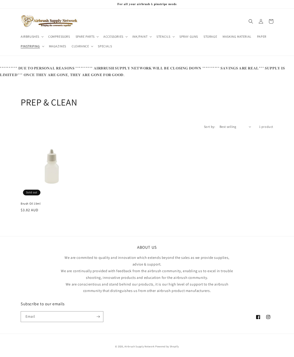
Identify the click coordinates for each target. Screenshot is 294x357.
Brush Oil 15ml (30, 204)
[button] (31, 36)
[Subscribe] (98, 316)
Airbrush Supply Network (139, 346)
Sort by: (209, 127)
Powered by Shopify (167, 346)
